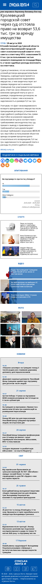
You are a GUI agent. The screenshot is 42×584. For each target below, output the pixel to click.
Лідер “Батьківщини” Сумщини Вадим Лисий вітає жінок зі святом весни (24, 272)
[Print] (39, 161)
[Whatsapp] (12, 161)
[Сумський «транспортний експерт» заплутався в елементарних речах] (32, 317)
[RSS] (3, 165)
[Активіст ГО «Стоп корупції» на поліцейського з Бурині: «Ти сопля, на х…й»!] (10, 342)
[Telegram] (25, 161)
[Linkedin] (7, 161)
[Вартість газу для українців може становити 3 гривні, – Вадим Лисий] (32, 329)
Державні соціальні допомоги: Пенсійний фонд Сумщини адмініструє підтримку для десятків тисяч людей (20, 381)
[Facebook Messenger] (30, 161)
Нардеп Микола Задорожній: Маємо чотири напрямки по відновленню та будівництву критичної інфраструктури (29, 252)
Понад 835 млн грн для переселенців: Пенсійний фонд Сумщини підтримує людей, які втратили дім (19, 420)
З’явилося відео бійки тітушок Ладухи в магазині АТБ (24, 296)
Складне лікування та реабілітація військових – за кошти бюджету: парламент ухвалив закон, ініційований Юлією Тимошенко (20, 451)
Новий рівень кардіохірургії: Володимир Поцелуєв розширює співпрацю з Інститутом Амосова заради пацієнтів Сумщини (20, 549)
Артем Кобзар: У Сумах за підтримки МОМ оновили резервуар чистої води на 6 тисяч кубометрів (20, 398)
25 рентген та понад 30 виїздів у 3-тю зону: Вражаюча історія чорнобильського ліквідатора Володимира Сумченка (20, 512)
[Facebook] (3, 161)
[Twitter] (35, 161)
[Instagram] (16, 161)
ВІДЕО (21, 264)
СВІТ (21, 456)
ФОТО (21, 308)
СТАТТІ (21, 217)
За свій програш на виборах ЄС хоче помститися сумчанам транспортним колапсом (24, 284)
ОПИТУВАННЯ (21, 171)
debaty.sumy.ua (7, 149)
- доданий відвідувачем (30, 207)
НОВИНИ (21, 354)
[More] (7, 165)
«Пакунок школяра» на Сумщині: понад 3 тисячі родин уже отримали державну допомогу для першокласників (20, 370)
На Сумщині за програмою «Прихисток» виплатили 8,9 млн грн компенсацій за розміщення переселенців (20, 409)
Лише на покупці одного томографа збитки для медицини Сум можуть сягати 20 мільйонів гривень (29, 226)
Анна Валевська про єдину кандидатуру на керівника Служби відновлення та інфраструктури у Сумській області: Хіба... (29, 239)
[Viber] (21, 161)
